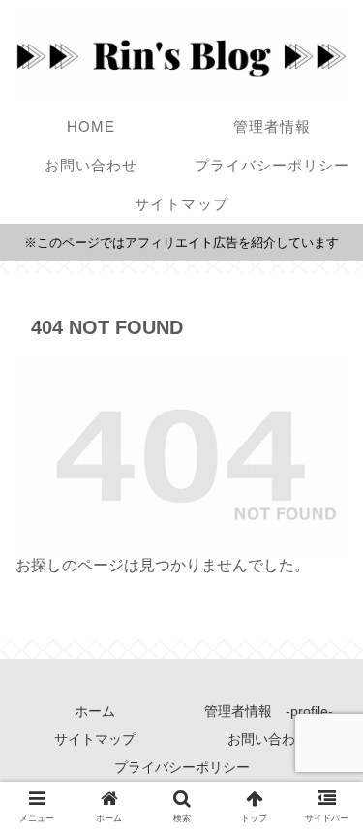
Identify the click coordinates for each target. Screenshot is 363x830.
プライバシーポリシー (182, 767)
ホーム (95, 711)
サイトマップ (95, 739)
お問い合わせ (268, 739)
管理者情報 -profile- (268, 711)
